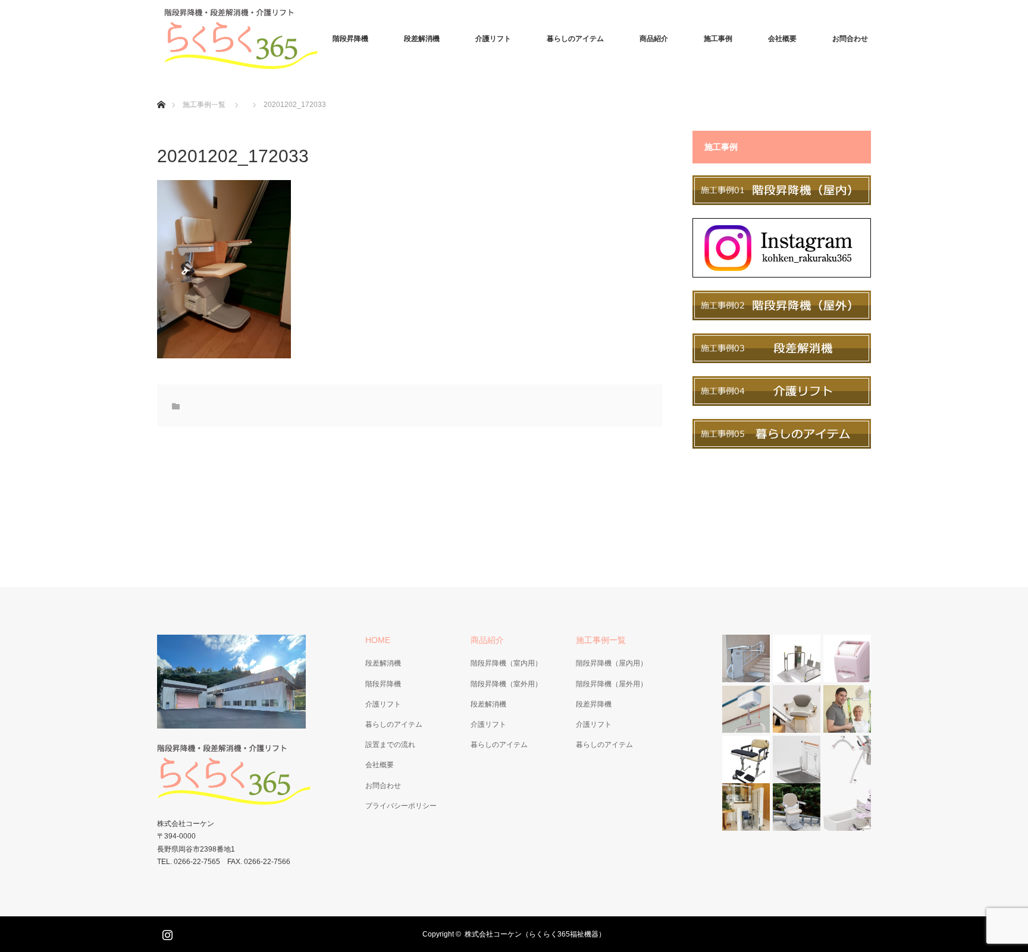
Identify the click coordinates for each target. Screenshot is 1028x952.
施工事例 (718, 38)
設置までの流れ (390, 744)
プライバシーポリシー (401, 806)
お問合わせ (850, 38)
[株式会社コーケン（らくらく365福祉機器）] (246, 38)
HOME (377, 640)
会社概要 (782, 38)
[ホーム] (161, 90)
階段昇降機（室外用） (506, 684)
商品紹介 (654, 38)
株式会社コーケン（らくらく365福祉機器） (535, 934)
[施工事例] (781, 202)
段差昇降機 (594, 704)
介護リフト (493, 38)
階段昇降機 (350, 38)
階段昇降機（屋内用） (611, 663)
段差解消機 (422, 38)
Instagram (166, 932)
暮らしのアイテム (575, 38)
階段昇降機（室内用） (506, 663)
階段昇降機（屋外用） (611, 684)
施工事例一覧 (204, 104)
